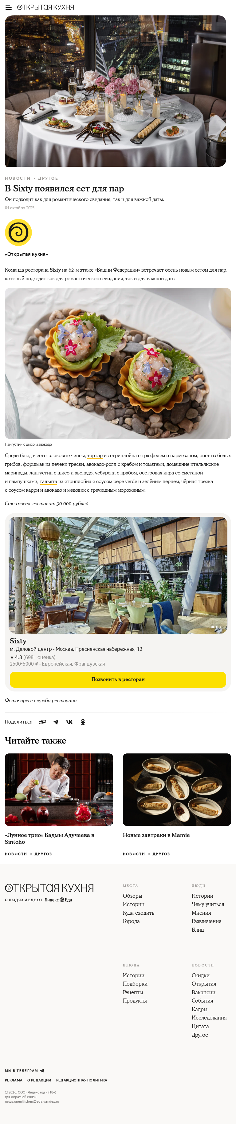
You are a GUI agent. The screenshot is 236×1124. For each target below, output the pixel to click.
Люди (199, 886)
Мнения (201, 913)
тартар (95, 455)
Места (130, 886)
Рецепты (133, 993)
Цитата (200, 1026)
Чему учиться (208, 904)
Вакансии (203, 993)
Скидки (201, 976)
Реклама (13, 1080)
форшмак (33, 464)
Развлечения (207, 921)
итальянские (205, 464)
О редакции (39, 1080)
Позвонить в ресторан (118, 679)
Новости (18, 178)
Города (131, 921)
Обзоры (132, 896)
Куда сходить (138, 913)
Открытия (204, 984)
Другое (48, 178)
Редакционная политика (82, 1080)
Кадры (199, 1010)
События (202, 1001)
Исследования (209, 1018)
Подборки (135, 984)
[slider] (118, 575)
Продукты (135, 1001)
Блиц (198, 930)
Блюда (131, 965)
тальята (48, 481)
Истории (133, 904)
